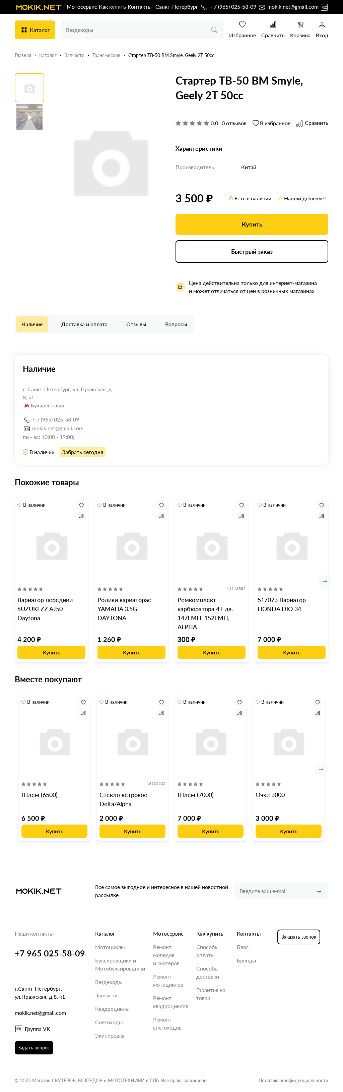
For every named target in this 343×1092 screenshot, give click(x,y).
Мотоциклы (110, 947)
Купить (252, 224)
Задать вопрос (34, 1047)
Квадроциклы (112, 1008)
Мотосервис (82, 6)
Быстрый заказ (252, 251)
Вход (322, 35)
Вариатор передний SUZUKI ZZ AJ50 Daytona (45, 609)
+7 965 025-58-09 (50, 953)
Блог (243, 947)
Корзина (300, 35)
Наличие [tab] (32, 324)
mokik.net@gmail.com (292, 6)
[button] (325, 581)
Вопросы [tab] (176, 324)
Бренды (246, 960)
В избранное (275, 123)
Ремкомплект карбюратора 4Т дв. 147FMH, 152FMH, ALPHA (205, 613)
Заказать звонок (298, 937)
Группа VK (37, 1029)
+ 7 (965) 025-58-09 (232, 6)
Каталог (40, 30)
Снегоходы (109, 1022)
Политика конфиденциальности (293, 1080)
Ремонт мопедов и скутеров (166, 955)
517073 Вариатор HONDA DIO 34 (282, 604)
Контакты (140, 6)
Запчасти (106, 995)
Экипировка (110, 1035)
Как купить (112, 6)
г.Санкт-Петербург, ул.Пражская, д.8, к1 (40, 992)
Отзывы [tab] (136, 324)
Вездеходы (109, 982)
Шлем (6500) (39, 794)
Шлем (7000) (196, 794)
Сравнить (273, 35)
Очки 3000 (270, 794)
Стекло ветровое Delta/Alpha (123, 799)
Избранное (242, 35)
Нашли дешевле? (305, 198)
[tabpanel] (171, 410)
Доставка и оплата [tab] (84, 324)
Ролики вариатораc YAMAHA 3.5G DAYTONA (124, 609)
